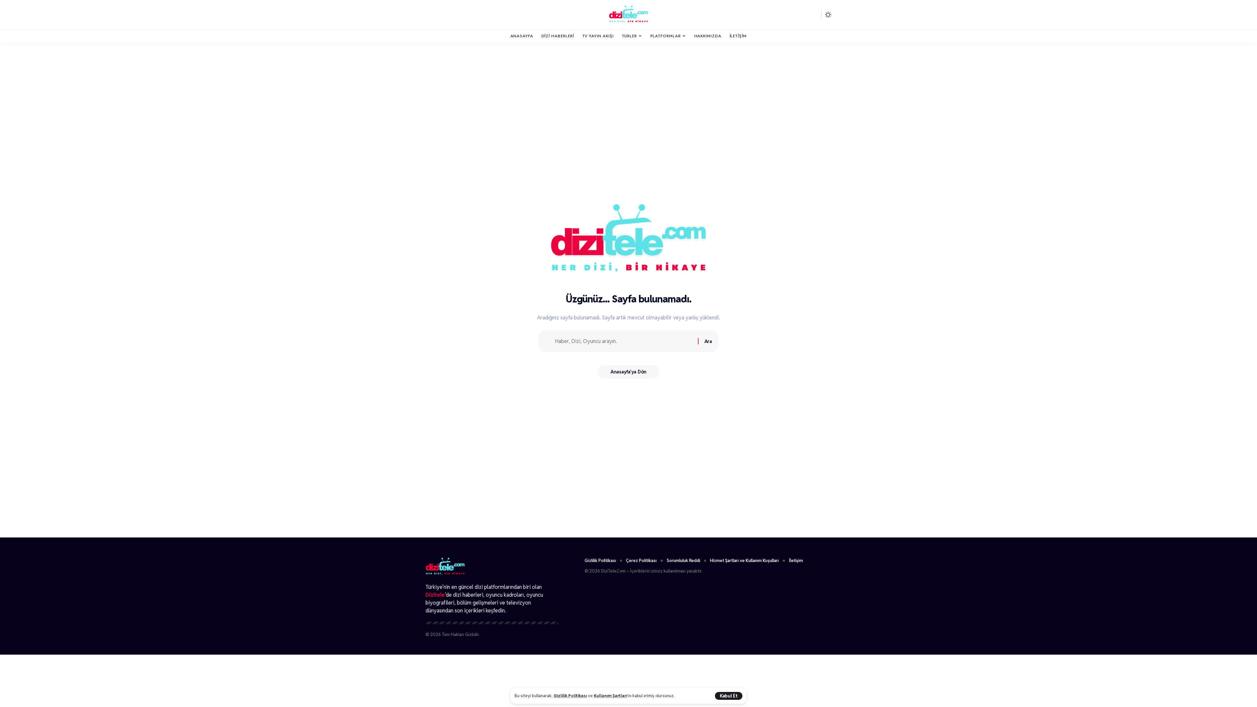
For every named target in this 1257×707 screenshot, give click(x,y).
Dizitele (435, 594)
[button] (728, 696)
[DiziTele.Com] (628, 15)
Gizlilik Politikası (570, 695)
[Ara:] (624, 341)
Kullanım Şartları (610, 695)
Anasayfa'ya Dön (628, 372)
